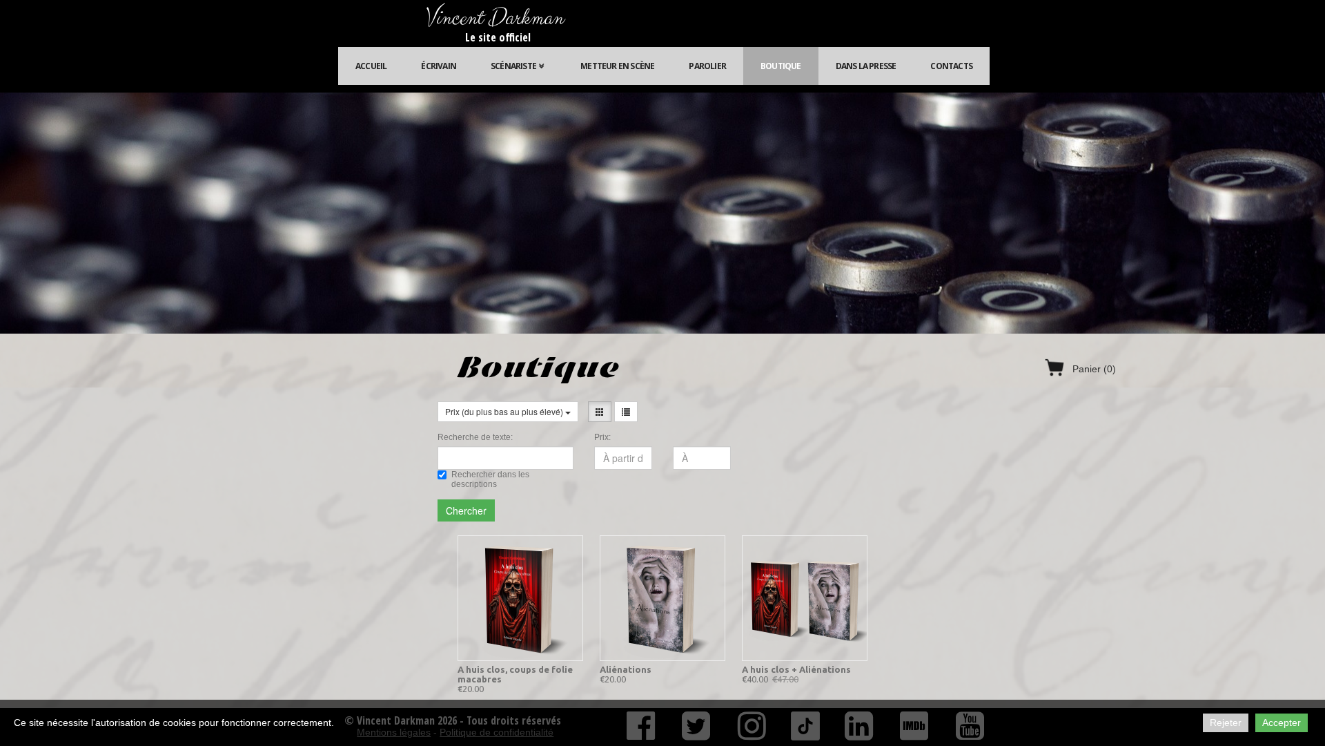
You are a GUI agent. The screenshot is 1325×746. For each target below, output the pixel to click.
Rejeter (1225, 722)
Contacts (951, 66)
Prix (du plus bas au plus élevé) (505, 411)
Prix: (602, 437)
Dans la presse (866, 66)
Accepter (1281, 722)
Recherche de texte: (475, 437)
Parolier (707, 66)
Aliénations (625, 669)
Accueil (370, 66)
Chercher (466, 510)
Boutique (780, 66)
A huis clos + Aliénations (796, 669)
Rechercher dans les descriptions (490, 479)
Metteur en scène (617, 66)
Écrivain (438, 66)
